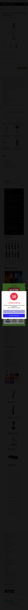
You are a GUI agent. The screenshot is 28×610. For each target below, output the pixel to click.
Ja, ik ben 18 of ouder (14, 315)
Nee (14, 311)
